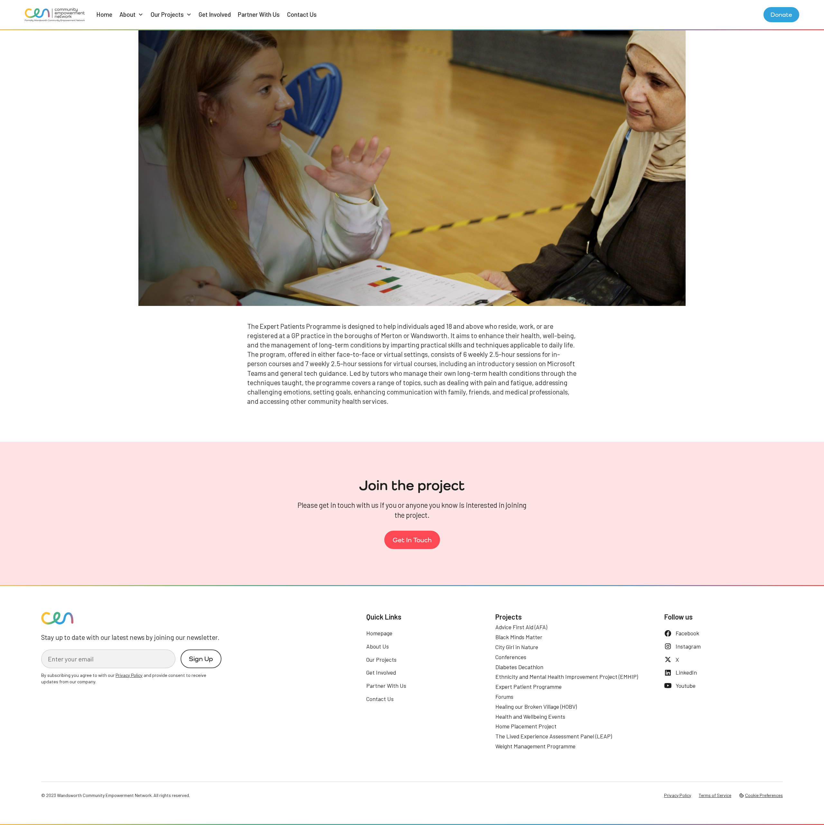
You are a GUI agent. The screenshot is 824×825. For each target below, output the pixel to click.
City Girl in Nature (516, 646)
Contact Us (302, 14)
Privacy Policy (677, 795)
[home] (55, 15)
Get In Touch (412, 540)
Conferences (510, 656)
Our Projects (381, 659)
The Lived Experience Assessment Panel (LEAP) (553, 736)
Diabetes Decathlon (519, 666)
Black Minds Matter (518, 636)
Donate (781, 14)
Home (104, 14)
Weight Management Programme (535, 746)
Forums (504, 696)
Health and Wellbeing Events (530, 716)
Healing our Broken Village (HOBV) (536, 706)
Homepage (379, 633)
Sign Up (201, 659)
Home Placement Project (526, 726)
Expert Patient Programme (528, 686)
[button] (131, 14)
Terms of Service (715, 795)
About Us (377, 646)
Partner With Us (259, 14)
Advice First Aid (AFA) (521, 627)
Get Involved (215, 14)
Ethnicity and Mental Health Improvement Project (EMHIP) (566, 676)
